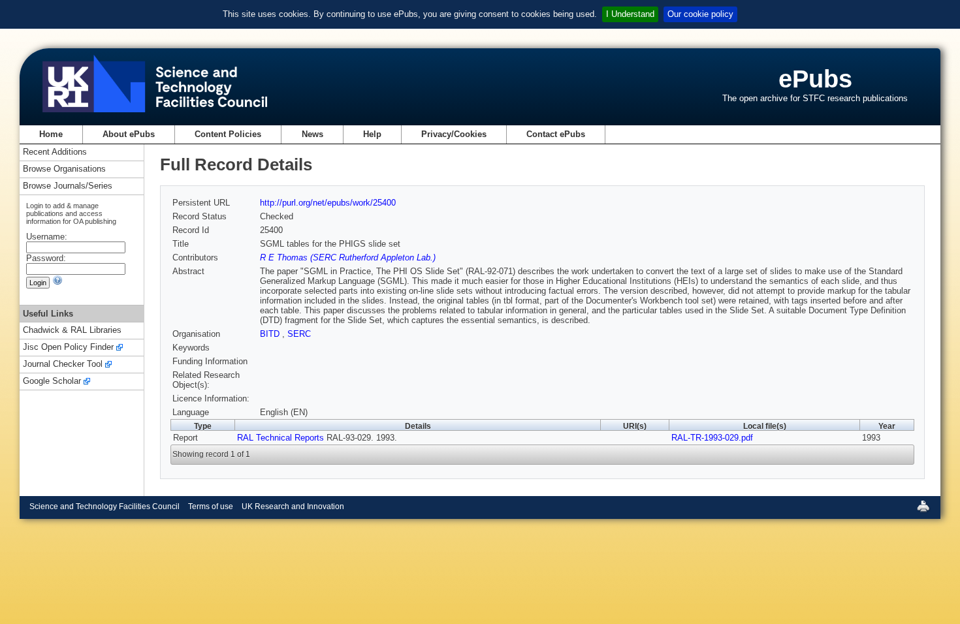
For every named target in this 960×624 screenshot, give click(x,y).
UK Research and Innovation (293, 506)
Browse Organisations (64, 169)
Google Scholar (52, 381)
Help (372, 134)
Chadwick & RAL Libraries (72, 330)
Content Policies (228, 134)
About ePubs (129, 134)
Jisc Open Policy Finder (68, 347)
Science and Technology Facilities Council (104, 506)
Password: (46, 258)
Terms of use (210, 506)
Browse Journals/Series (67, 186)
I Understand (630, 14)
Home (51, 134)
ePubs (815, 79)
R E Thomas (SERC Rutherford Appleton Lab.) (348, 257)
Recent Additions (55, 152)
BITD (271, 334)
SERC (299, 334)
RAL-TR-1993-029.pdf (712, 438)
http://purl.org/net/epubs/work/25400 (328, 203)
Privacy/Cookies (454, 134)
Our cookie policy (700, 14)
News (312, 134)
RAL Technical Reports (280, 438)
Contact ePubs (555, 134)
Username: (46, 237)
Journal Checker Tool (63, 364)
